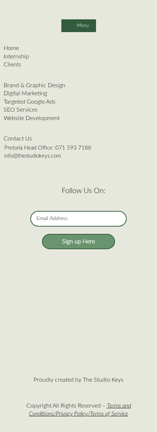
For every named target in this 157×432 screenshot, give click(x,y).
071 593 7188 (73, 148)
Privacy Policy (72, 414)
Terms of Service (109, 414)
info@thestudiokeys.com (32, 156)
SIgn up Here (78, 241)
